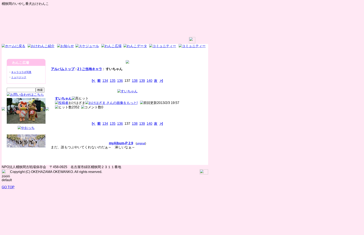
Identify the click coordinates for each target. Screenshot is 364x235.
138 (135, 80)
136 (120, 80)
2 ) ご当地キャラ (89, 69)
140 (149, 80)
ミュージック (18, 77)
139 (142, 80)
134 (105, 80)
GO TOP (8, 187)
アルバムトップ (63, 69)
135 (112, 80)
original (140, 143)
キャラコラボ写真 (21, 72)
